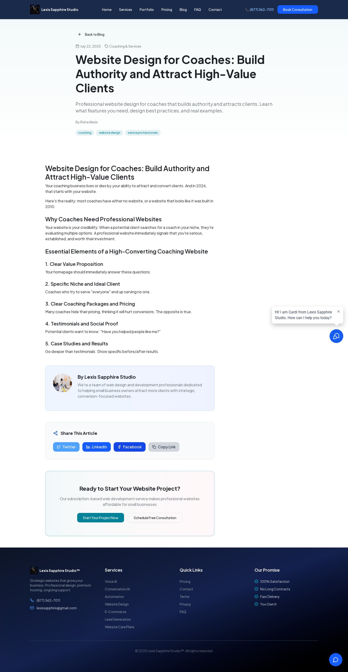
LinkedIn (99, 446)
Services (125, 9)
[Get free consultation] (335, 659)
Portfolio (147, 9)
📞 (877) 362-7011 (259, 9)
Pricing (166, 9)
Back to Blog (94, 34)
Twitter (69, 446)
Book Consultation (297, 9)
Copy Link (167, 446)
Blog (183, 9)
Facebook (132, 446)
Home (107, 9)
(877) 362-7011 (48, 600)
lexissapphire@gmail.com (57, 608)
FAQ (197, 9)
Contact (215, 9)
